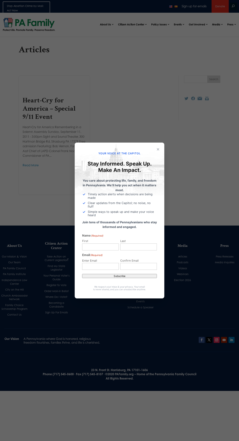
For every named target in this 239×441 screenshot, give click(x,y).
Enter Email (89, 260)
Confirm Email (129, 260)
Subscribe (119, 276)
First (85, 241)
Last (123, 241)
